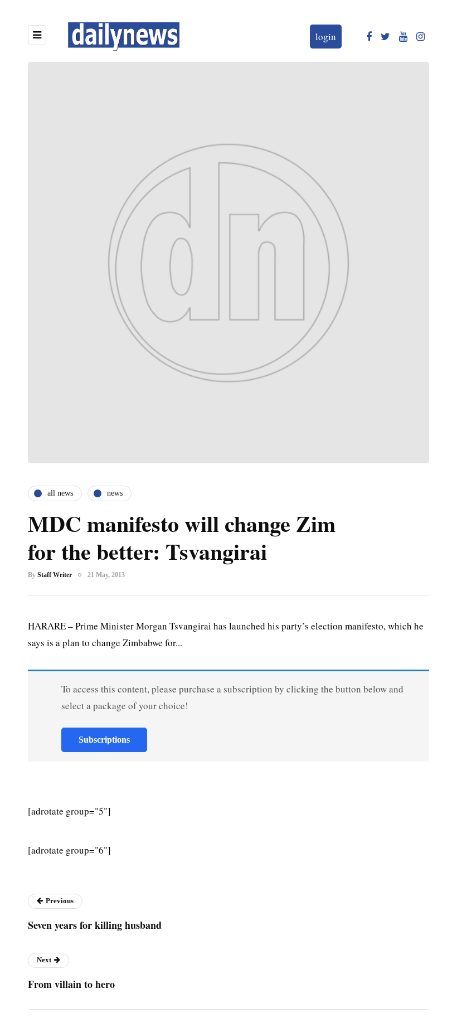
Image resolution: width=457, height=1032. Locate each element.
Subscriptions (104, 739)
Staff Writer (54, 575)
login (325, 36)
